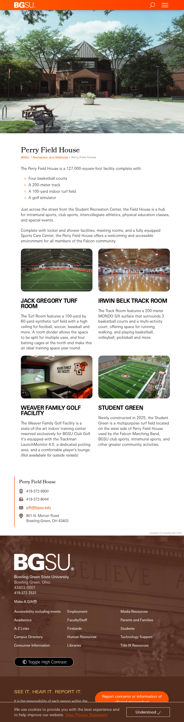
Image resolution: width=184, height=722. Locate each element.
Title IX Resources (134, 645)
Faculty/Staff (77, 620)
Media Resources (134, 611)
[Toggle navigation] (165, 5)
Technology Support (136, 637)
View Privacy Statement (86, 714)
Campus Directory (28, 637)
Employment (77, 611)
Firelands (74, 628)
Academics (23, 620)
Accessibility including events (37, 611)
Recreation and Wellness (50, 157)
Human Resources (81, 637)
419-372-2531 (25, 593)
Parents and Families (136, 620)
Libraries (74, 645)
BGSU (25, 157)
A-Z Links (21, 628)
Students (127, 628)
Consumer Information (32, 645)
